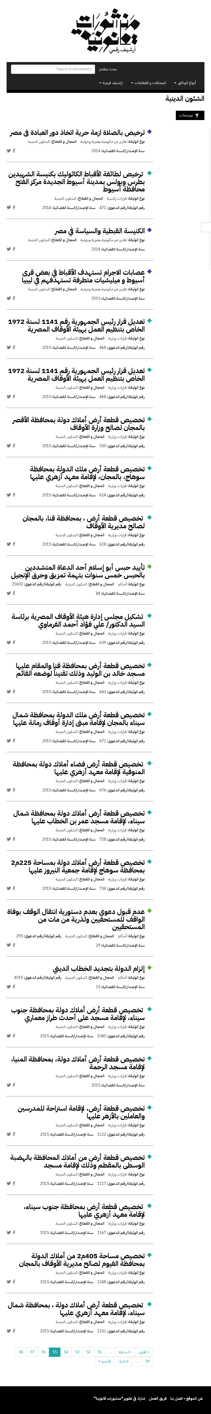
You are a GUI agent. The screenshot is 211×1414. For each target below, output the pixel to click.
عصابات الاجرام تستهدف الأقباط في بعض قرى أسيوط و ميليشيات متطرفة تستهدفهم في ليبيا (83, 276)
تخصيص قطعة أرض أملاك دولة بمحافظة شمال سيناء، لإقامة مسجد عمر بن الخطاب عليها (79, 817)
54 (66, 1352)
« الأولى (143, 1352)
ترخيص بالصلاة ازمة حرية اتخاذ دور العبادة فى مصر (77, 132)
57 (32, 1352)
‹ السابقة (125, 1352)
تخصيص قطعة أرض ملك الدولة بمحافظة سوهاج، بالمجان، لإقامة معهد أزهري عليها (87, 473)
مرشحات (186, 115)
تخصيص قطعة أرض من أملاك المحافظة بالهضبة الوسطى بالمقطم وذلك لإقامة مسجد (77, 1161)
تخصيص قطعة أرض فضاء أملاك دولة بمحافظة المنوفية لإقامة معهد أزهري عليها (79, 768)
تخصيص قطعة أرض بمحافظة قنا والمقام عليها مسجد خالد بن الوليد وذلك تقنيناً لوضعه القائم (80, 670)
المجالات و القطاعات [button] (150, 83)
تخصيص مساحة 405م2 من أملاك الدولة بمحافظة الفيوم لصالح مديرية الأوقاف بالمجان (82, 1260)
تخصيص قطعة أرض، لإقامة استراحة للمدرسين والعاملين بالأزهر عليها (81, 1112)
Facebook (14, 150)
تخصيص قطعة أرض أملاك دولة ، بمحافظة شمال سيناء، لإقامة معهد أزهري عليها (76, 1309)
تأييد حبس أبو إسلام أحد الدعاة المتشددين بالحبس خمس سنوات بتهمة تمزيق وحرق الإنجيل (78, 571)
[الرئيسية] (105, 31)
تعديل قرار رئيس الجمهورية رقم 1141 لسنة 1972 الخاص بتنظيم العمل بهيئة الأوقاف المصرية (76, 325)
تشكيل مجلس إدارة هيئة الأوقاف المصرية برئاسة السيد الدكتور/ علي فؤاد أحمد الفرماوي (78, 620)
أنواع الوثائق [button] (186, 83)
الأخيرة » (104, 1361)
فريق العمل (158, 1398)
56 (43, 1352)
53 (77, 1352)
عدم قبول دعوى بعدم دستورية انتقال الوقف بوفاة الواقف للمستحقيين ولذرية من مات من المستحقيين (76, 919)
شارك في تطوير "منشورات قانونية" (119, 1398)
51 (100, 1352)
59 (147, 1361)
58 (21, 1352)
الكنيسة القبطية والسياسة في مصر (100, 231)
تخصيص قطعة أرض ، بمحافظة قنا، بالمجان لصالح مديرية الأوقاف (84, 522)
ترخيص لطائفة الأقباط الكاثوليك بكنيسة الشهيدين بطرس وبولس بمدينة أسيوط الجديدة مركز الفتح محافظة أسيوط (76, 181)
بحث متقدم (108, 69)
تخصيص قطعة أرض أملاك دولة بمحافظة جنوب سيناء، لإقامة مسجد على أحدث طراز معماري (78, 1014)
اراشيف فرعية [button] (112, 83)
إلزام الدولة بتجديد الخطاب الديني (99, 968)
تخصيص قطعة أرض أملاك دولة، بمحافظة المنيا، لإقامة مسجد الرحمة (78, 1063)
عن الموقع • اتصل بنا (186, 1398)
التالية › (123, 1361)
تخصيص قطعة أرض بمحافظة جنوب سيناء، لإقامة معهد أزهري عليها (84, 1210)
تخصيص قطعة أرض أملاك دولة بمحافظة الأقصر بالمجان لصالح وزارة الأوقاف (79, 424)
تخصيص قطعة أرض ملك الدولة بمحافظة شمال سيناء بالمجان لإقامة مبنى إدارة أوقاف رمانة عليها (78, 719)
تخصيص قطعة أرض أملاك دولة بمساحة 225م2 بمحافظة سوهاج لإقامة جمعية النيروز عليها (78, 866)
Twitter (9, 150)
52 (88, 1352)
